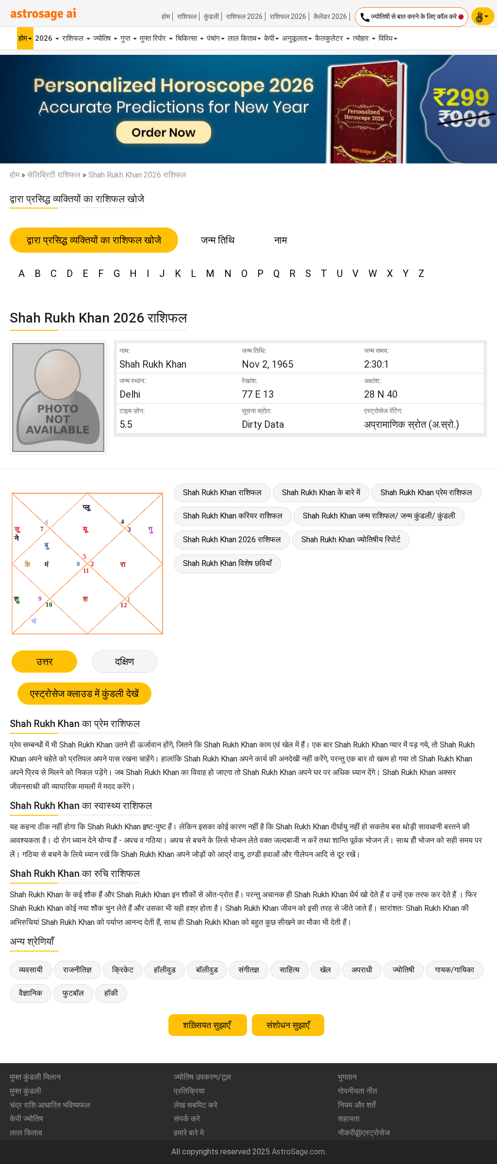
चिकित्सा (187, 38)
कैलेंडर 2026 (330, 16)
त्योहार (362, 38)
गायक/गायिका (454, 969)
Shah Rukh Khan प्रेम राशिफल (426, 492)
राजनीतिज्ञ (77, 969)
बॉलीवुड (207, 969)
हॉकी (111, 993)
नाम (280, 240)
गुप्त (126, 38)
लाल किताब (242, 38)
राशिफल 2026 (244, 16)
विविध (386, 38)
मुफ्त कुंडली (25, 1091)
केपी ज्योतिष (26, 1118)
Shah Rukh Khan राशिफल (222, 492)
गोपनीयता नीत (357, 1091)
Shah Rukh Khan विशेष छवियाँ (227, 563)
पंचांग (213, 38)
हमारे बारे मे (189, 1132)
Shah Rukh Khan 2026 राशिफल (232, 539)
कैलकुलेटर (330, 38)
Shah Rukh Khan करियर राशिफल (232, 515)
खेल (325, 969)
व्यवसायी (31, 969)
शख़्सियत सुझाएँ (207, 1025)
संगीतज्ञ (248, 969)
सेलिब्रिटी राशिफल (54, 174)
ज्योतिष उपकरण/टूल (202, 1077)
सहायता (349, 1118)
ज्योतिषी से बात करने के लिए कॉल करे (408, 17)
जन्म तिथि (217, 240)
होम (166, 16)
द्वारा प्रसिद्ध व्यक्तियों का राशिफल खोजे (94, 240)
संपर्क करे (187, 1118)
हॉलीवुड (165, 969)
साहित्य (289, 969)
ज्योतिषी (403, 969)
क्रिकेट (122, 969)
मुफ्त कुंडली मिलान (35, 1077)
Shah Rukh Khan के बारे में (321, 492)
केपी (269, 38)
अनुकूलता (294, 38)
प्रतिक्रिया (189, 1091)
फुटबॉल (73, 993)
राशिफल (187, 16)
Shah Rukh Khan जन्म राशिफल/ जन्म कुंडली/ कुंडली (379, 515)
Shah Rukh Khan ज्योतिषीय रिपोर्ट (350, 539)
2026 (44, 38)
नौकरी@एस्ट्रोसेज (364, 1132)
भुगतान (347, 1077)
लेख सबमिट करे (195, 1105)
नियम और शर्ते (357, 1105)
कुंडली (211, 16)
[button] (37, 109)
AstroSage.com (298, 1151)
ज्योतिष (103, 38)
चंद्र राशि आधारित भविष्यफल (50, 1105)
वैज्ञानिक (30, 993)
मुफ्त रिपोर (154, 38)
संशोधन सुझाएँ (288, 1025)
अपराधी (361, 969)
